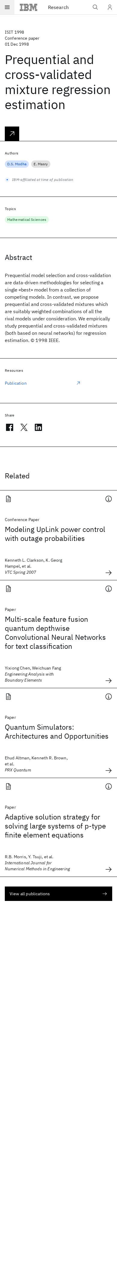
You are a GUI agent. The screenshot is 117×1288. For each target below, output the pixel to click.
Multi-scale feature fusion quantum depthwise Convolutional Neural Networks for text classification (55, 633)
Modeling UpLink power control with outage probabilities (55, 534)
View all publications (30, 893)
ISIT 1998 (14, 32)
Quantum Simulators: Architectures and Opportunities (57, 731)
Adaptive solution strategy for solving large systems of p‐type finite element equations (55, 825)
